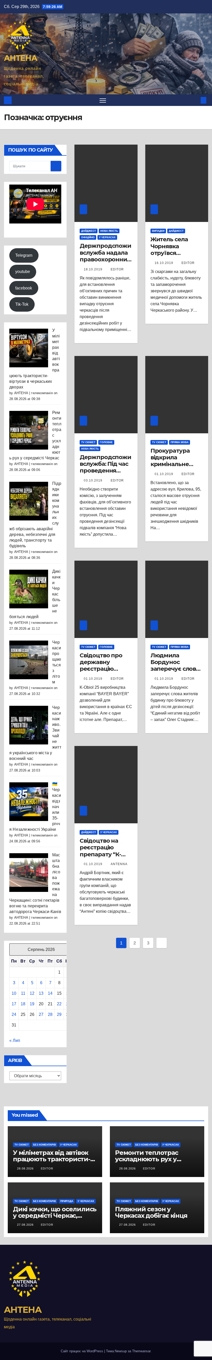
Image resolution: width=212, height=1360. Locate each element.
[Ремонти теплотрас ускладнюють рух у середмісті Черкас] (28, 430)
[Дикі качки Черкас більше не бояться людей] (28, 589)
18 (23, 1004)
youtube (22, 271)
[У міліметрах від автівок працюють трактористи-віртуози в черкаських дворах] (28, 348)
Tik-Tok (21, 304)
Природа (66, 1201)
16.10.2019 (164, 263)
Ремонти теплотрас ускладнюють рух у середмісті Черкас (146, 1159)
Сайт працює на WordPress (82, 1351)
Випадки (158, 230)
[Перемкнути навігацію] (102, 100)
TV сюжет (88, 442)
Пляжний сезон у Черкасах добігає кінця (151, 1212)
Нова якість (109, 230)
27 (41, 1014)
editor (117, 269)
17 (14, 1004)
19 (32, 1004)
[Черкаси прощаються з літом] (28, 660)
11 (23, 993)
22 (59, 1004)
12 (32, 993)
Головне (106, 442)
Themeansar (141, 1351)
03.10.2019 (93, 480)
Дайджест (88, 230)
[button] (195, 100)
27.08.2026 (26, 1224)
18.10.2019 (93, 269)
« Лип (14, 1040)
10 (14, 993)
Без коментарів (44, 1144)
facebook (23, 288)
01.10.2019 (164, 474)
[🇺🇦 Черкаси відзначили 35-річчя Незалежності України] (28, 801)
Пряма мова (179, 442)
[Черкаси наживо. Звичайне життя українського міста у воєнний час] (28, 725)
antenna (119, 864)
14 (50, 993)
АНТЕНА (20, 58)
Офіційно (88, 237)
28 (50, 1014)
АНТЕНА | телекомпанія (33, 393)
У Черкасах (107, 237)
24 (14, 1014)
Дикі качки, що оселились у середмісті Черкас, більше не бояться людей (54, 1215)
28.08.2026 (26, 1168)
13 (41, 993)
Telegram (23, 255)
